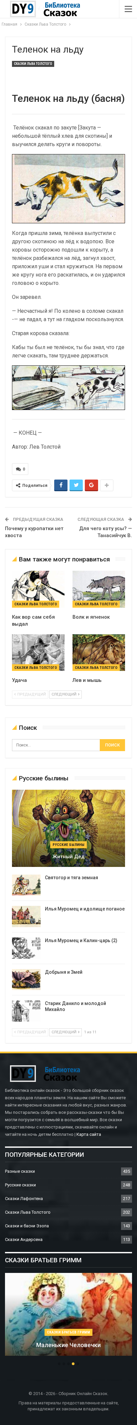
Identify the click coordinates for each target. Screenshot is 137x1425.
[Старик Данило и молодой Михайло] (26, 1011)
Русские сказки (20, 1184)
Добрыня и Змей (63, 972)
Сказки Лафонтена (24, 1198)
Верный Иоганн (111, 1344)
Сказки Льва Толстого (33, 64)
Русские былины (68, 845)
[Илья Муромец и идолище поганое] (26, 916)
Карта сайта (88, 1134)
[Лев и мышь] (98, 652)
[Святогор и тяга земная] (26, 885)
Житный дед (68, 857)
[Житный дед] (68, 828)
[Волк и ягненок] (98, 589)
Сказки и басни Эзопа (27, 1225)
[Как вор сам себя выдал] (38, 589)
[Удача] (38, 652)
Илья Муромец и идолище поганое (85, 909)
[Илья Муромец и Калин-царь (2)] (26, 948)
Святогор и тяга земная (71, 877)
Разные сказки (20, 1171)
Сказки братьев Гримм (111, 1332)
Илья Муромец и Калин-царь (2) (81, 940)
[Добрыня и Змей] (26, 979)
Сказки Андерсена (24, 1239)
